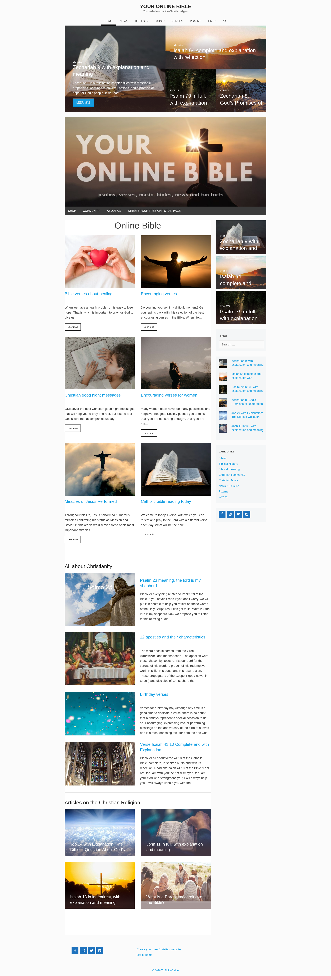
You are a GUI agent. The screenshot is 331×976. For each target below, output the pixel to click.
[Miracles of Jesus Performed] (100, 493)
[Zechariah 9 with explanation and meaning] (115, 109)
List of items (144, 955)
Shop (72, 210)
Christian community (232, 474)
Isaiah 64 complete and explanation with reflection (246, 377)
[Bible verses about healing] (100, 285)
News (124, 21)
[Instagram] (230, 514)
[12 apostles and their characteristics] (100, 658)
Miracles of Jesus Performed (91, 501)
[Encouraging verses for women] (176, 386)
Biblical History (228, 463)
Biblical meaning (229, 469)
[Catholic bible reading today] (176, 493)
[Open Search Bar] (225, 21)
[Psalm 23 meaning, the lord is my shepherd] (100, 599)
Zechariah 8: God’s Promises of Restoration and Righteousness (247, 403)
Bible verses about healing (88, 293)
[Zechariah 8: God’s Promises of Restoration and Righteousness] (241, 109)
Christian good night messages (93, 395)
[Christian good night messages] (100, 386)
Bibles (140, 21)
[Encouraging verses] (176, 285)
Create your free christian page (154, 210)
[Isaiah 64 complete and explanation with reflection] (216, 66)
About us (114, 210)
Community (91, 210)
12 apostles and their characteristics (172, 637)
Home (108, 21)
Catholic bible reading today (166, 501)
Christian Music (229, 480)
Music (160, 21)
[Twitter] (238, 514)
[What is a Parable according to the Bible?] (176, 899)
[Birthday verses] (100, 713)
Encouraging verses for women (169, 395)
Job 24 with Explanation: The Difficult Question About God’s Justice (247, 416)
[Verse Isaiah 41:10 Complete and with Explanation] (100, 763)
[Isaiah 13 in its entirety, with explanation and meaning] (100, 906)
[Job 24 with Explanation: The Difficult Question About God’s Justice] (100, 853)
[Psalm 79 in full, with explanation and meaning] (191, 109)
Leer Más (83, 102)
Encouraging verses (159, 293)
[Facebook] (222, 514)
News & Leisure (229, 486)
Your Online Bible (165, 6)
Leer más (73, 326)
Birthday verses (154, 694)
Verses (177, 21)
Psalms (195, 21)
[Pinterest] (246, 514)
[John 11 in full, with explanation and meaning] (176, 853)
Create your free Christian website (159, 949)
